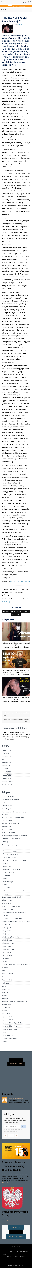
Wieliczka (5, 992)
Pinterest (19, 611)
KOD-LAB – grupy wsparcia (11, 869)
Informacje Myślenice (9, 851)
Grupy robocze (24, 1251)
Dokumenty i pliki (8, 826)
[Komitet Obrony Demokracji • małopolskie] (16, 6)
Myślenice (5, 894)
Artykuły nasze (7, 806)
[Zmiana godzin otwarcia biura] (4, 1100)
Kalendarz (13, 1261)
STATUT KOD (16, 1232)
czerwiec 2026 (6, 757)
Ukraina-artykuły (7, 974)
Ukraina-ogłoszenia (8, 977)
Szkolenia (5, 961)
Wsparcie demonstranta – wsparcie (14, 1001)
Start (4, 1254)
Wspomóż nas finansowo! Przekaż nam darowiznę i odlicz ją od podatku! (13, 1165)
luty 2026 (5, 769)
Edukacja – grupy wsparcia (11, 839)
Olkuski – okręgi (7, 900)
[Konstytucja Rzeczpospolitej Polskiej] (16, 1198)
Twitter (12, 611)
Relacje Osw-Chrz (8, 943)
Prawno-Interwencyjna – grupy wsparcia (16, 922)
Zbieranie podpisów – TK (10, 1038)
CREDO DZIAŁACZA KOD (16, 1236)
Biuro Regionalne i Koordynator (13, 817)
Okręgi (16, 1251)
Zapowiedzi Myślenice (9, 1020)
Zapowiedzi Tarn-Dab (9, 1029)
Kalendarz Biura (16, 1059)
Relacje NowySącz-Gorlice (11, 937)
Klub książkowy (7, 863)
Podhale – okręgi (7, 909)
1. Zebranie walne (8, 797)
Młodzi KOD (6, 888)
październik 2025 (7, 781)
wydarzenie (6, 1008)
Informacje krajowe (8, 848)
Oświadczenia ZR (7, 903)
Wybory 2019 (6, 1004)
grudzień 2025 (7, 775)
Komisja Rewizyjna (8, 872)
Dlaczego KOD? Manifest (10, 823)
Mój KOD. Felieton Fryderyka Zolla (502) (16, 670)
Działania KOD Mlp (8, 832)
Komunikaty (6, 875)
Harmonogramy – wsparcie (11, 845)
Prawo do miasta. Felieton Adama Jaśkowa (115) (16, 698)
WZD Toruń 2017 (7, 1014)
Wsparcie (5, 998)
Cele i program (7, 820)
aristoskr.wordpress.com (20, 581)
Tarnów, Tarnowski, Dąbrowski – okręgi (16, 965)
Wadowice (5, 983)
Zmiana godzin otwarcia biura (16, 1098)
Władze (4, 995)
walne (4, 986)
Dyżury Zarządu (7, 829)
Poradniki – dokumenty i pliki (12, 918)
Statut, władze (7, 955)
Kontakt (19, 1261)
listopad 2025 (6, 778)
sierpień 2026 (6, 750)
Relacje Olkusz (7, 940)
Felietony (19, 24)
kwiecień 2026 (6, 763)
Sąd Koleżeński (7, 952)
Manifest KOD (16, 1227)
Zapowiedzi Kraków (8, 1017)
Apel (3, 803)
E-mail (18, 614)
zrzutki (4, 1041)
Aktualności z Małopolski (10, 800)
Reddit (13, 614)
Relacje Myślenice (8, 934)
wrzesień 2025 (7, 784)
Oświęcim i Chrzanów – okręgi (12, 906)
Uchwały (5, 968)
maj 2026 (5, 760)
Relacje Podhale (7, 946)
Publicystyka (6, 925)
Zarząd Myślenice (8, 1035)
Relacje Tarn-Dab (8, 949)
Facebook (5, 611)
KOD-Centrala (6, 866)
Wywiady (5, 1011)
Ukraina (4, 971)
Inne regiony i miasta (9, 857)
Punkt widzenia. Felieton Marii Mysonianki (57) (16, 644)
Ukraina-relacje (7, 980)
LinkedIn (26, 611)
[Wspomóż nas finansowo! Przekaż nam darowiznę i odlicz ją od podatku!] (16, 1151)
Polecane (5, 915)
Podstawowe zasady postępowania (14, 912)
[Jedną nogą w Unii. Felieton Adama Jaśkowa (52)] (7, 29)
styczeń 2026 (6, 772)
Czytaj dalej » (5, 1220)
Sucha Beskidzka (7, 958)
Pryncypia (8, 1256)
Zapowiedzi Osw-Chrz (9, 1026)
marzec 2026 (6, 766)
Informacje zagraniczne (10, 854)
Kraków (4, 879)
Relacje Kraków (7, 931)
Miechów (5, 885)
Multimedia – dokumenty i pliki (13, 891)
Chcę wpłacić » (5, 1182)
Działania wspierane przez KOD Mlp (14, 836)
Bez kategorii (6, 809)
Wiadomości (6, 989)
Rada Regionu (6, 928)
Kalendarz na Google (16, 1063)
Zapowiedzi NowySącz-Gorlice (12, 1023)
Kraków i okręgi (7, 882)
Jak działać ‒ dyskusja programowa (14, 860)
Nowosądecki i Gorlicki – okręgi (13, 897)
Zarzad (4, 1032)
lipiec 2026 (5, 753)
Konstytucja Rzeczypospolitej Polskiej (15, 1213)
